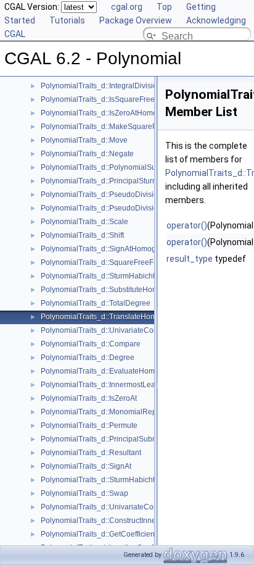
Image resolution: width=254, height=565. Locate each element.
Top (164, 7)
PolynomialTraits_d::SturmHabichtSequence (115, 479)
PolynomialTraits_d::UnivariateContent (105, 507)
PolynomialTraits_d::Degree (87, 357)
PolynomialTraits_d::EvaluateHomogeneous (115, 371)
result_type (189, 259)
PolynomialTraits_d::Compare (91, 344)
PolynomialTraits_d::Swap (84, 493)
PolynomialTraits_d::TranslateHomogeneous (115, 316)
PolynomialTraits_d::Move (84, 140)
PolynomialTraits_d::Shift (82, 235)
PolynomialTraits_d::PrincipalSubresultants (113, 439)
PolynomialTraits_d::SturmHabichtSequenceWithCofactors (138, 276)
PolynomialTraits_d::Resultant (91, 452)
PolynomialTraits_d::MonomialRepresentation (117, 412)
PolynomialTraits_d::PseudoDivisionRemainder (120, 208)
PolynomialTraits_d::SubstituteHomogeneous (116, 289)
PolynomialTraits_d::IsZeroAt (89, 398)
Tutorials (67, 20)
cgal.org (126, 7)
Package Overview (135, 20)
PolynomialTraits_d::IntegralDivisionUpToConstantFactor (136, 86)
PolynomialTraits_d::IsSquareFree (98, 99)
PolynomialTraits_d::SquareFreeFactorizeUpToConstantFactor (145, 262)
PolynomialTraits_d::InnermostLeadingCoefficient (123, 384)
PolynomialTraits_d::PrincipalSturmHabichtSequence (130, 181)
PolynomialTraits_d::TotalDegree (95, 303)
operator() (186, 225)
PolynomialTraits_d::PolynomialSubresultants (117, 167)
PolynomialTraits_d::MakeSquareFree (104, 126)
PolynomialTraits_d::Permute (89, 425)
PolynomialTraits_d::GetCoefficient (99, 534)
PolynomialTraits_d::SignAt (86, 466)
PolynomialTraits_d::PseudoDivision (101, 194)
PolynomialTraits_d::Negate (87, 153)
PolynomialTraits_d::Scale (84, 221)
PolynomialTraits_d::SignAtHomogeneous (111, 249)
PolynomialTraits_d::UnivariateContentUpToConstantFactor (140, 330)
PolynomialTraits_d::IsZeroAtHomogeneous (114, 113)
